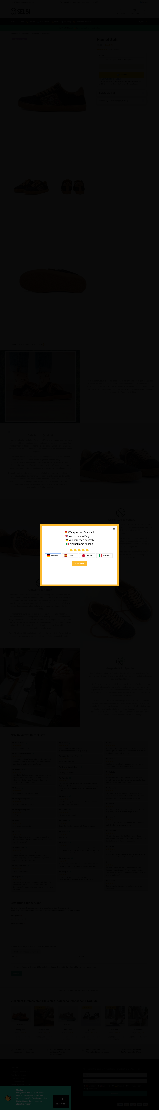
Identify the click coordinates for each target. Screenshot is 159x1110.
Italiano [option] (106, 555)
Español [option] (71, 555)
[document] (79, 555)
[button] (114, 529)
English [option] (89, 555)
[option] (70, 555)
